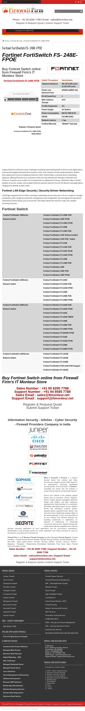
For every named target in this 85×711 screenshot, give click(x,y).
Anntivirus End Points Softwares (15, 646)
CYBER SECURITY (52, 619)
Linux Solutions (9, 671)
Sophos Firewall (8, 597)
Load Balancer (50, 597)
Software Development (11, 678)
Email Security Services (53, 629)
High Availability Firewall (53, 594)
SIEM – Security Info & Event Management (60, 622)
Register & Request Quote (30, 23)
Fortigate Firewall (9, 590)
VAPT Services (50, 612)
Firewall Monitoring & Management (57, 580)
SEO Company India (10, 709)
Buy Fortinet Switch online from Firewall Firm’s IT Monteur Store (21, 72)
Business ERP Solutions (12, 682)
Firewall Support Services (54, 576)
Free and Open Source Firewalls (15, 636)
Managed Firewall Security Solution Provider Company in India (40, 704)
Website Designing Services (13, 689)
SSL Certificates (9, 661)
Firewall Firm (7, 704)
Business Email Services (12, 654)
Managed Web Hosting (11, 650)
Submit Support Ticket (57, 23)
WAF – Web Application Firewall (56, 583)
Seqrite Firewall (8, 615)
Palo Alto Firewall (9, 587)
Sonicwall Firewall (9, 608)
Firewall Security (16, 41)
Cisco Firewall (8, 580)
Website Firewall (51, 587)
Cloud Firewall (50, 590)
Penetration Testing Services (55, 615)
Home (6, 41)
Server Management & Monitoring (15, 675)
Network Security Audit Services (56, 608)
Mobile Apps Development (13, 685)
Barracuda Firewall (9, 605)
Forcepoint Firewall (10, 594)
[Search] (81, 11)
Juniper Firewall (8, 576)
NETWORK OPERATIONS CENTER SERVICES (61, 633)
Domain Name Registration (13, 693)
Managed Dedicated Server (13, 664)
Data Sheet (36, 134)
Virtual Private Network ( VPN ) (56, 601)
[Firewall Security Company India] (22, 13)
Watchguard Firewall (10, 601)
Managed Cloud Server (11, 668)
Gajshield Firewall (9, 612)
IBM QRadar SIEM (9, 626)
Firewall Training (51, 605)
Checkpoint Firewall (10, 583)
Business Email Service (12, 696)
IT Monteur (33, 709)
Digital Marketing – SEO (12, 657)
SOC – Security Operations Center (57, 626)
